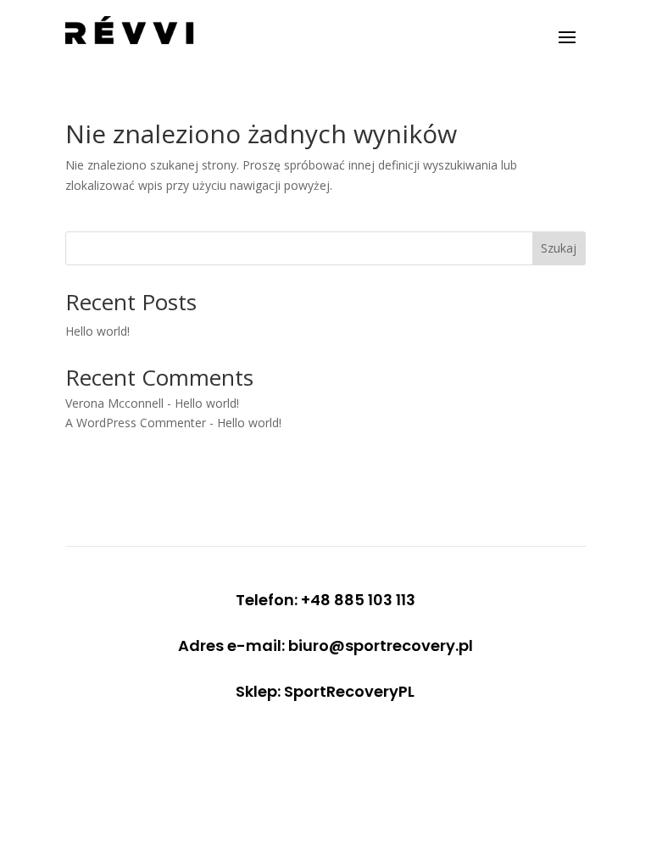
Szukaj (558, 248)
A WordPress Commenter (135, 423)
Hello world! (97, 331)
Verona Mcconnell (114, 403)
